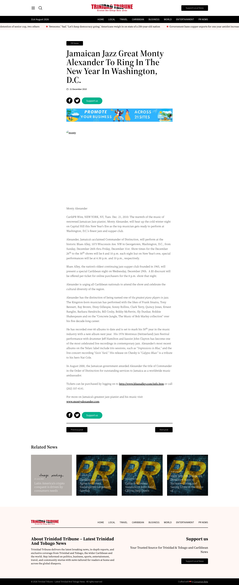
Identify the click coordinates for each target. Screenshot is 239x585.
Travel (124, 19)
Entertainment (185, 19)
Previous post (77, 429)
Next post (164, 429)
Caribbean (138, 19)
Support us (92, 101)
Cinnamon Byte (201, 581)
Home (101, 19)
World (168, 19)
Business (154, 19)
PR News (203, 19)
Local (111, 19)
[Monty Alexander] (119, 166)
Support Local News (195, 8)
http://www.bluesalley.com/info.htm (141, 384)
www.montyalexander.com (82, 401)
